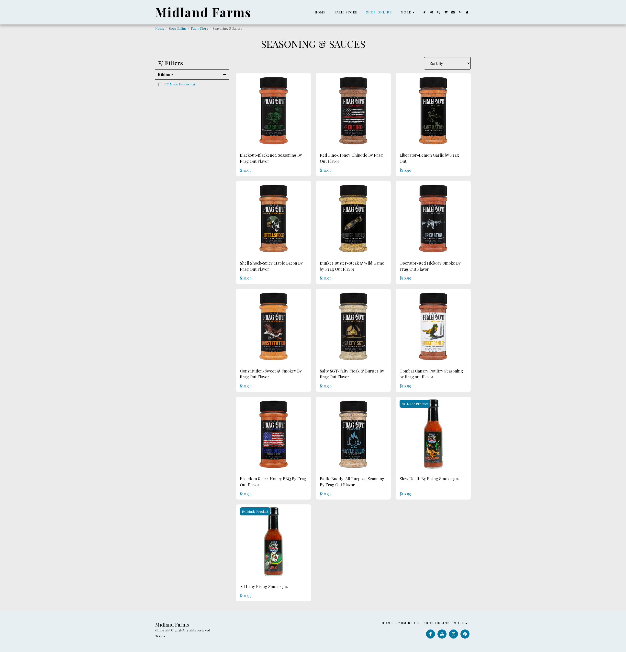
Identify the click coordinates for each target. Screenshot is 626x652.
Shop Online (178, 28)
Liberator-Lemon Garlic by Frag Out (429, 158)
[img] (273, 110)
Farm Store (199, 28)
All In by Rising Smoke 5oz (264, 586)
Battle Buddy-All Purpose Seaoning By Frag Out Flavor (352, 481)
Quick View (273, 142)
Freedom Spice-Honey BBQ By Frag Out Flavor (273, 481)
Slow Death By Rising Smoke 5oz (429, 478)
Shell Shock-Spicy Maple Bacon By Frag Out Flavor (271, 266)
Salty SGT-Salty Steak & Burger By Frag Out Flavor (352, 374)
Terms (160, 636)
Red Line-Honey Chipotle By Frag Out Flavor (351, 158)
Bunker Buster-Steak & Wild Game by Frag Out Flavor (352, 266)
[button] (424, 12)
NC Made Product (415, 404)
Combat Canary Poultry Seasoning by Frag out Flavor (431, 374)
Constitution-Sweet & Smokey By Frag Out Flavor (271, 374)
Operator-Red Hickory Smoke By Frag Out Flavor (430, 266)
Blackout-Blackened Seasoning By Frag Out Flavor (271, 158)
